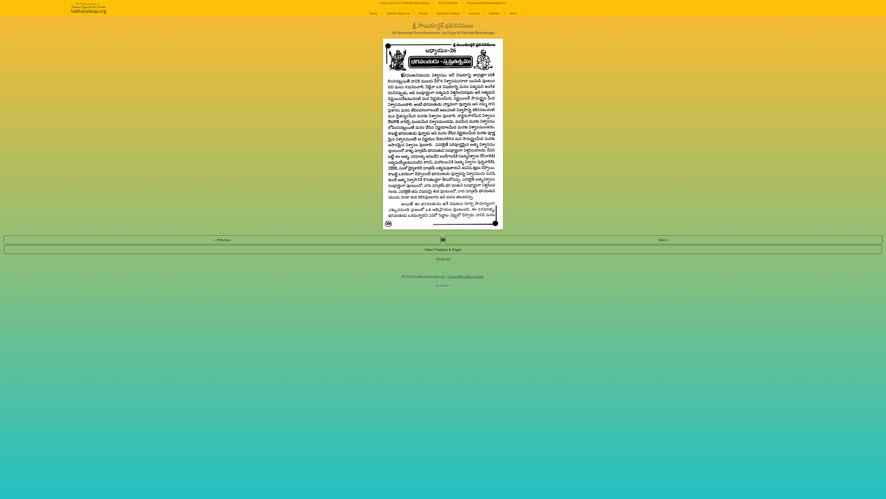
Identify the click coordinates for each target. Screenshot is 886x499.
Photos (423, 13)
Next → (663, 239)
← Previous (222, 239)
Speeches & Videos (448, 13)
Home (513, 13)
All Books (443, 259)
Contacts (474, 13)
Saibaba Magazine (398, 13)
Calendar (494, 13)
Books (373, 13)
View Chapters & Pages (443, 249)
